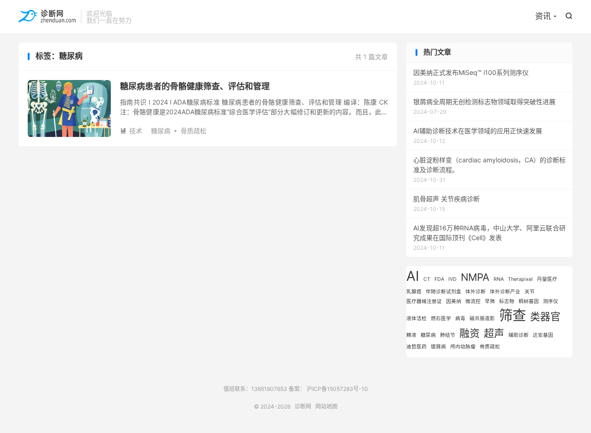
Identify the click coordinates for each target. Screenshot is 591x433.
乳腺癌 (414, 292)
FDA (439, 279)
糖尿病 (160, 131)
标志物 (506, 301)
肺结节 (447, 335)
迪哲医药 (416, 347)
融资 (469, 333)
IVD (452, 279)
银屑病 (438, 347)
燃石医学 (441, 318)
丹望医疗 (547, 279)
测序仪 (550, 301)
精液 (411, 335)
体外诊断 (475, 292)
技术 (131, 131)
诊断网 (47, 16)
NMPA (475, 277)
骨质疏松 (193, 131)
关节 (530, 292)
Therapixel (520, 279)
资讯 (543, 16)
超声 (494, 333)
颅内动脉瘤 (463, 347)
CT (426, 279)
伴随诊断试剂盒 (443, 292)
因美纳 (453, 301)
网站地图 (326, 406)
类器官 (545, 316)
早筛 (490, 301)
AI (412, 276)
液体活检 (416, 318)
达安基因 (543, 335)
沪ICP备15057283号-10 (337, 388)
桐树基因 (529, 301)
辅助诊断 (518, 335)
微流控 (473, 301)
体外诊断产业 (505, 292)
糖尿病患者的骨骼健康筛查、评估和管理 (195, 86)
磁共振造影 (482, 318)
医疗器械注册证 (424, 301)
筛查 (512, 315)
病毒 (460, 318)
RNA (499, 279)
